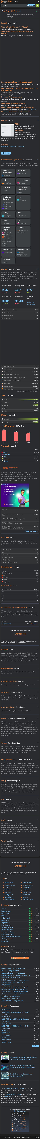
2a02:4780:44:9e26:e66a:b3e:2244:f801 (15, 1012)
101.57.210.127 (6, 1021)
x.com (7, 887)
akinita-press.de (6, 939)
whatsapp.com (28, 900)
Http (20, 799)
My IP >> (35, 1046)
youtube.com (27, 883)
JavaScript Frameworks (7, 171)
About (28, 1137)
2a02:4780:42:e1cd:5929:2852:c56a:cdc (15, 1019)
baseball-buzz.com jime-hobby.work (14, 989)
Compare (32, 5)
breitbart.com (6, 911)
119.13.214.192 (6, 1040)
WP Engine (22, 200)
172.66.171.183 (6, 1024)
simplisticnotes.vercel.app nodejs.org (14, 987)
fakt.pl (3, 909)
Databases (7, 187)
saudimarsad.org (7, 927)
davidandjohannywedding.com (11, 937)
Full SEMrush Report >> (32, 531)
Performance (7, 250)
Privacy (23, 1137)
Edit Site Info (6, 153)
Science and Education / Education (12, 147)
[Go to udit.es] (20, 11)
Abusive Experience (20, 681)
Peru (4, 457)
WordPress (22, 216)
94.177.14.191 (5, 1038)
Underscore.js (8, 202)
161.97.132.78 (5, 1010)
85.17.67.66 (5, 1031)
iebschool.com (6, 624)
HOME (16, 1)
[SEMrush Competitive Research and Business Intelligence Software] (9, 468)
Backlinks (8, 537)
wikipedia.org (9, 897)
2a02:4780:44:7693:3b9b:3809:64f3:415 (15, 1026)
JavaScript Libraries (7, 198)
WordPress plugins (7, 229)
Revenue (20, 649)
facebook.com (10, 885)
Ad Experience (20, 668)
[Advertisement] (20, 59)
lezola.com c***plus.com (10, 978)
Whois (20, 841)
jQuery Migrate (8, 206)
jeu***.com (5, 913)
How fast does (20, 707)
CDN (4, 180)
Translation (7, 259)
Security (21, 228)
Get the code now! (20, 1111)
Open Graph (23, 255)
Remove (8, 1096)
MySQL (6, 190)
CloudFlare (7, 183)
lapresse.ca (5, 920)
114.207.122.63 (6, 1042)
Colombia (6, 454)
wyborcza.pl (5, 918)
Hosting (5, 213)
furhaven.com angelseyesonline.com (14, 992)
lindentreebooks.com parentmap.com (14, 980)
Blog (18, 1137)
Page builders (23, 180)
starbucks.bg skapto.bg (10, 998)
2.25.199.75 (5, 1014)
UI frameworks (23, 170)
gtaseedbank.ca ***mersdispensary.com (15, 975)
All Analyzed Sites (10, 1137)
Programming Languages (23, 188)
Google (20, 743)
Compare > (34, 624)
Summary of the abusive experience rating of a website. (18, 685)
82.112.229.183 (6, 1017)
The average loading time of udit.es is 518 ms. (15, 711)
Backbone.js (8, 175)
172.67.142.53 (5, 1033)
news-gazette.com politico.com (13, 968)
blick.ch (3, 916)
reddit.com (26, 890)
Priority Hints (8, 252)
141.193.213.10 (31, 110)
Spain (5, 452)
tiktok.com (8, 890)
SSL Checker (20, 760)
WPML (6, 245)
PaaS (19, 197)
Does (20, 718)
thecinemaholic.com (8, 932)
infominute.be (6, 925)
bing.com (8, 892)
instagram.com (28, 885)
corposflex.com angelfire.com (12, 1001)
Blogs (5, 220)
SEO (19, 220)
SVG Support (8, 235)
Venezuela (6, 459)
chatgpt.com (9, 895)
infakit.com (5, 941)
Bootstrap (22, 173)
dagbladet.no (5, 923)
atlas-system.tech (7, 934)
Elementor (22, 183)
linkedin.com (27, 892)
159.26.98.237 (6, 1028)
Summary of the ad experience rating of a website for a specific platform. (18, 673)
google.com (9, 883)
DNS (20, 820)
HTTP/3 (21, 252)
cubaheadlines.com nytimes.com (13, 973)
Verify (20, 780)
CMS (19, 213)
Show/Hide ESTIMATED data (14, 1088)
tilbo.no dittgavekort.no (10, 971)
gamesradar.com (7, 930)
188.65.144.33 (6, 1035)
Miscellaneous (23, 250)
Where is (20, 692)
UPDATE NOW (20, 634)
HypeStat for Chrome (21, 958)
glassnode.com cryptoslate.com (13, 994)
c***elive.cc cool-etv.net (10, 996)
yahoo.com (26, 895)
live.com (25, 897)
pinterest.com (9, 900)
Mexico (5, 461)
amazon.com (27, 887)
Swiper (6, 208)
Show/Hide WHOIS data (13, 1094)
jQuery (6, 204)
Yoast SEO (22, 223)
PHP (20, 192)
